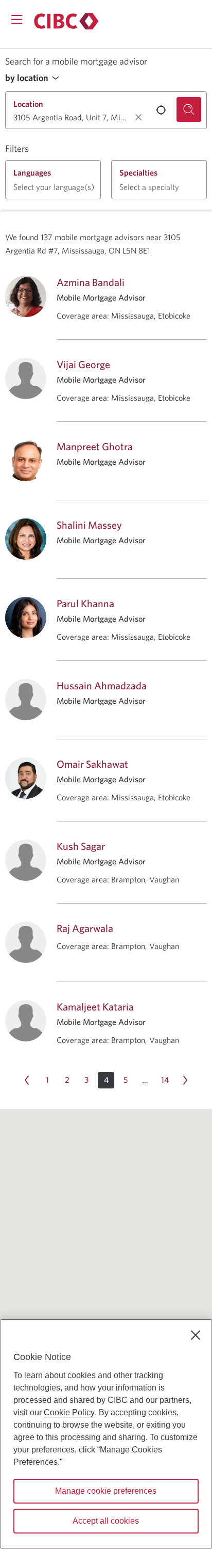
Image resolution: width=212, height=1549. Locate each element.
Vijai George (83, 364)
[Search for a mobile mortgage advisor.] (188, 109)
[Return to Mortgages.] (66, 21)
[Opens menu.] (16, 19)
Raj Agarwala (85, 928)
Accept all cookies (106, 1520)
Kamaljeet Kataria (95, 1006)
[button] (35, 78)
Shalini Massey (89, 524)
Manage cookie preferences (105, 1491)
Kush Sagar (81, 846)
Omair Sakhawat (92, 763)
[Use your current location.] (161, 110)
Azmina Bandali (91, 282)
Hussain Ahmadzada (102, 685)
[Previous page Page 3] (26, 1080)
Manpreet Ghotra (95, 446)
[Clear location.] (138, 117)
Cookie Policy (69, 1412)
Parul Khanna (85, 603)
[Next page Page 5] (185, 1080)
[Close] (195, 1335)
